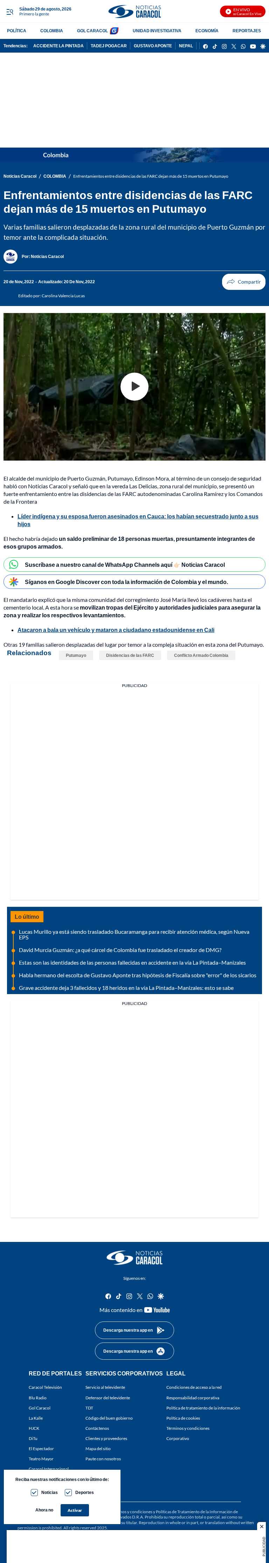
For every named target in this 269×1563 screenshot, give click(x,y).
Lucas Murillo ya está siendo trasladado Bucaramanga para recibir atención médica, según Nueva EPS (134, 934)
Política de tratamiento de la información (203, 1408)
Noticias (49, 1492)
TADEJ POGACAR (109, 45)
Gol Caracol (39, 1408)
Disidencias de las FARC (130, 655)
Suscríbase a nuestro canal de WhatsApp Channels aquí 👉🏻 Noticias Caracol (125, 564)
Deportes (84, 1492)
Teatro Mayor (41, 1459)
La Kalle (36, 1418)
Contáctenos (97, 1428)
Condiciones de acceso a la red (194, 1387)
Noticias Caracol (20, 176)
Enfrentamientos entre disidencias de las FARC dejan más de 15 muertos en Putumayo (150, 176)
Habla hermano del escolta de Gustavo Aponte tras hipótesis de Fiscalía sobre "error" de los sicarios (137, 975)
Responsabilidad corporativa (192, 1397)
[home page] (134, 11)
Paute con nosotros (103, 1459)
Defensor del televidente (107, 1397)
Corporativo (177, 1438)
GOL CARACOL (92, 30)
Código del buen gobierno (109, 1418)
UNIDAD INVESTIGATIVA (157, 30)
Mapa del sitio (98, 1449)
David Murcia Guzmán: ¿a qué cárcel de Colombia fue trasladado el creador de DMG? (120, 949)
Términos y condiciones (187, 1428)
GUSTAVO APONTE (153, 45)
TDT (89, 1408)
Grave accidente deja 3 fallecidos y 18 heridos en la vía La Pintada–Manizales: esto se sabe (126, 987)
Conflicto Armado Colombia (201, 655)
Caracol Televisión (45, 1387)
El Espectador (41, 1449)
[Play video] (134, 387)
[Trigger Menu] (10, 11)
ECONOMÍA (207, 30)
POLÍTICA (16, 30)
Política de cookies (183, 1418)
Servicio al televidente (105, 1387)
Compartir (243, 282)
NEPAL (186, 45)
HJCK (34, 1428)
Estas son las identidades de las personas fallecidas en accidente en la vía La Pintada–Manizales (132, 962)
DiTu (33, 1438)
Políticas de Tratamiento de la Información (194, 1511)
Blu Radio (38, 1397)
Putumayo (76, 655)
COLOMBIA (51, 30)
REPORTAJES (247, 30)
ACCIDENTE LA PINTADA (58, 45)
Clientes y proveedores (106, 1438)
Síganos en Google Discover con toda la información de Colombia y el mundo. (126, 581)
